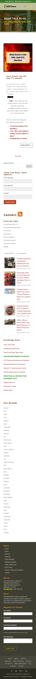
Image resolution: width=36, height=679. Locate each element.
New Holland (8, 497)
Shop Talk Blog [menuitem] (9, 559)
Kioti (26, 91)
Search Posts (9, 163)
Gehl (5, 446)
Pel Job (6, 504)
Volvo (5, 526)
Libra (5, 485)
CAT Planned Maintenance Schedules (16, 360)
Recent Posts (9, 253)
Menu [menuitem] (6, 546)
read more (25, 145)
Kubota (6, 481)
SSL (7, 91)
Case (5, 424)
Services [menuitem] (7, 554)
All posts (18, 156)
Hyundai (6, 456)
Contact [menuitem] (7, 572)
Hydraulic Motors (10, 240)
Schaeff (6, 513)
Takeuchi (7, 520)
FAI (5, 437)
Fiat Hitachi (7, 440)
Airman (6, 408)
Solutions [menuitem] (7, 557)
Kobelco (6, 475)
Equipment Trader (10, 386)
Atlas (5, 414)
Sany (5, 510)
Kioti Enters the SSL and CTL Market (16, 77)
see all (6, 247)
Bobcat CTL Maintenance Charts (15, 368)
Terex (6, 523)
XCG (5, 529)
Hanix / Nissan (9, 449)
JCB (5, 465)
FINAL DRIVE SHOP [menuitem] (11, 564)
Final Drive (7, 231)
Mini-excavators (9, 237)
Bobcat (6, 421)
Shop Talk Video (9, 345)
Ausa (5, 417)
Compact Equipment (18, 89)
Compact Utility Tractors (16, 91)
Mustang (7, 494)
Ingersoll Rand (9, 462)
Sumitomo (7, 517)
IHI (5, 459)
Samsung (7, 507)
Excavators (7, 234)
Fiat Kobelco (8, 443)
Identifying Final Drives (11, 349)
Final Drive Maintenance (12, 227)
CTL (26, 89)
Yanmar (6, 533)
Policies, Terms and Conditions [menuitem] (14, 570)
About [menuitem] (6, 551)
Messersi (7, 491)
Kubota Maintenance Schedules (14, 372)
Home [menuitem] (7, 549)
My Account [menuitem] (8, 567)
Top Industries (21, 253)
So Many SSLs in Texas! (18, 138)
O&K (5, 501)
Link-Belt (7, 488)
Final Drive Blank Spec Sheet (13, 352)
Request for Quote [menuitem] (10, 562)
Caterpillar (7, 427)
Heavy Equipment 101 (11, 224)
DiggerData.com (9, 382)
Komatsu (7, 478)
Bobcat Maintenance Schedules (14, 364)
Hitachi (6, 453)
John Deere (7, 469)
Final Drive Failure (10, 243)
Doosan (6, 433)
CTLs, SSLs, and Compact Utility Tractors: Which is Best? (19, 133)
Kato (5, 472)
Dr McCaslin (11, 84)
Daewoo (6, 430)
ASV (5, 411)
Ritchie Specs (8, 390)
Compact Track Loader (13, 86)
